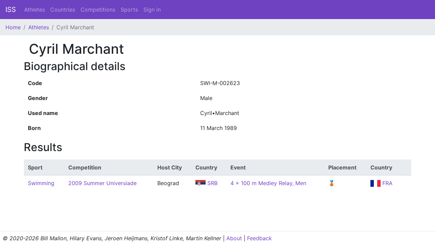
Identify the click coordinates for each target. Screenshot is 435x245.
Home (13, 27)
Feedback (259, 238)
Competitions (98, 9)
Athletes (34, 9)
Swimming (41, 183)
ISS (10, 9)
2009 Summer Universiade (102, 183)
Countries (62, 9)
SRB (212, 183)
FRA (387, 183)
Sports (129, 9)
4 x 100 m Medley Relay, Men (268, 183)
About (234, 238)
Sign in (152, 9)
